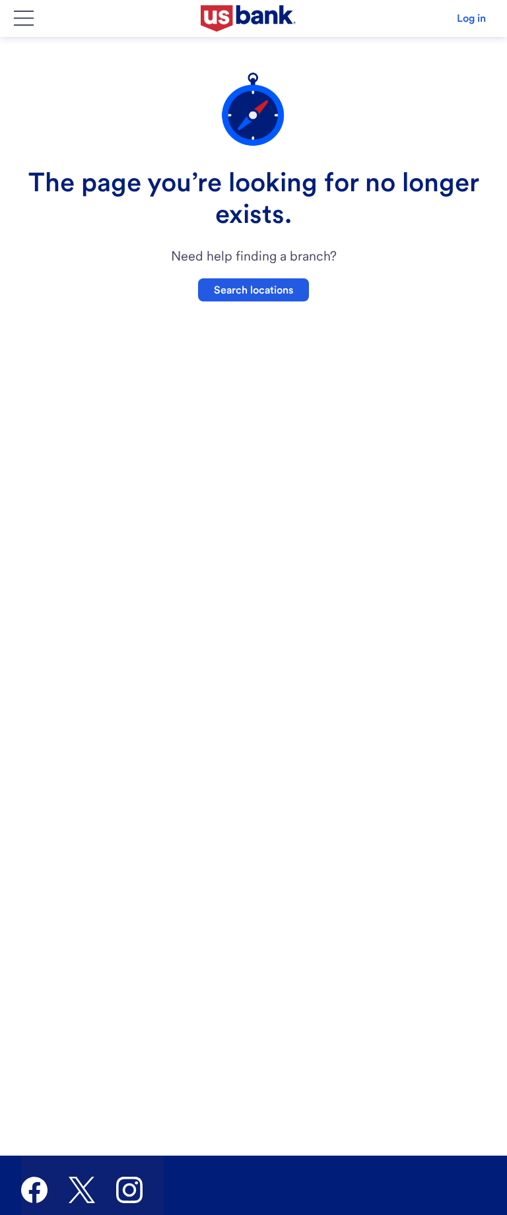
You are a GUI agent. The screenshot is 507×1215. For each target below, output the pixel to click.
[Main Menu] (24, 18)
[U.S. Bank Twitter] (82, 1190)
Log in (471, 18)
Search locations (253, 290)
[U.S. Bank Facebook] (34, 1190)
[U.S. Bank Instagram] (129, 1190)
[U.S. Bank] (248, 18)
